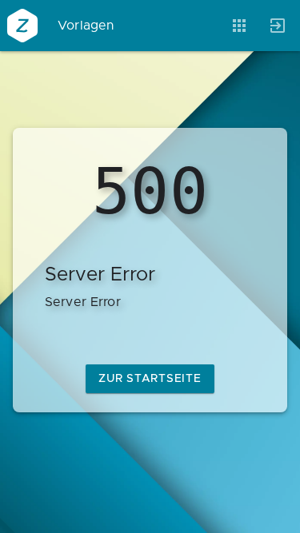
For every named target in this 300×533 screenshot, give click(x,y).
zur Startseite (150, 378)
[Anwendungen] (239, 25)
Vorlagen (86, 25)
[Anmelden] (277, 25)
